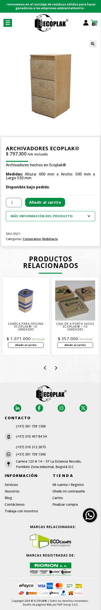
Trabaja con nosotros (21, 511)
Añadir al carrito (45, 202)
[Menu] (8, 23)
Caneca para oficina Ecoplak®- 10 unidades (26, 326)
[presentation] (44, 367)
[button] (93, 44)
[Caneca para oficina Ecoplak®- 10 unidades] (26, 301)
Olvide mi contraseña (68, 491)
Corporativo (32, 239)
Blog (8, 498)
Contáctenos (15, 504)
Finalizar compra (65, 504)
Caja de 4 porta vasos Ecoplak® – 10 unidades (75, 326)
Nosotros (12, 491)
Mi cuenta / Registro (68, 484)
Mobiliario (50, 239)
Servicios (11, 484)
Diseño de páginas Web (37, 604)
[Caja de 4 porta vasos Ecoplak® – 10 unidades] (75, 301)
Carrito (57, 498)
